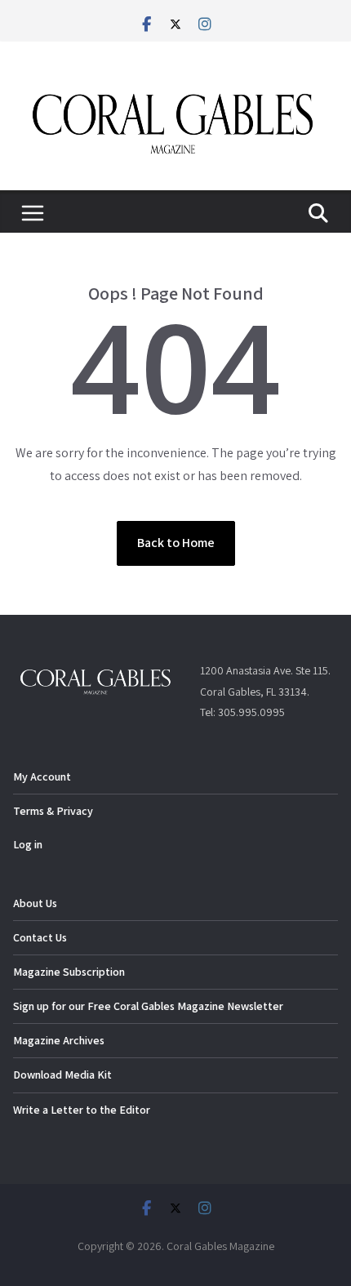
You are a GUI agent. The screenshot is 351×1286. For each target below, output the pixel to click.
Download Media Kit (62, 1074)
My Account (42, 776)
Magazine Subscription (69, 971)
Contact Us (40, 937)
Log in (27, 844)
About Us (35, 903)
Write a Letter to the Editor (81, 1109)
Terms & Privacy (53, 810)
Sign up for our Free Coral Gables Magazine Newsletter (148, 1006)
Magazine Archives (58, 1040)
